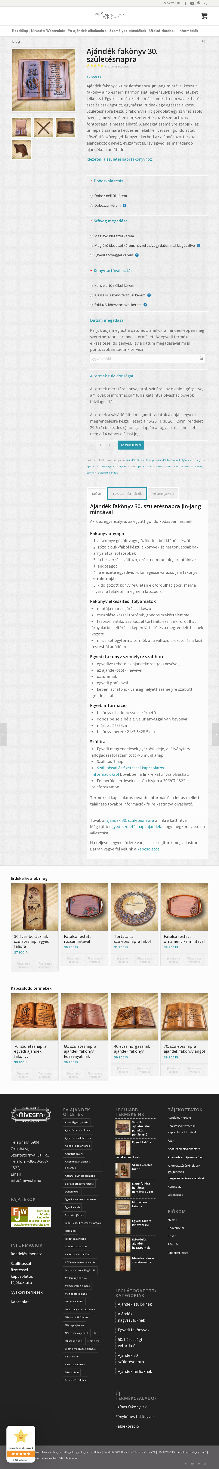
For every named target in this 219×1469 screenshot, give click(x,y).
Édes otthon (72, 1372)
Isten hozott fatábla (76, 1246)
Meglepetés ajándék (76, 1293)
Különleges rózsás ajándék (80, 1262)
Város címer (72, 1356)
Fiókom (172, 1219)
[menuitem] (20, 31)
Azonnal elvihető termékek (80, 1175)
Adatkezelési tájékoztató (184, 1149)
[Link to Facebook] (186, 3)
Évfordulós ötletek (75, 1380)
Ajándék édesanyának (77, 1145)
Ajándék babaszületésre (78, 1130)
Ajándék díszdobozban (150, 466)
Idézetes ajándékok (191, 466)
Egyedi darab (171, 466)
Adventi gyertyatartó (77, 1122)
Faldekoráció (127, 1426)
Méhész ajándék (74, 1301)
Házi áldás (70, 1230)
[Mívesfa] (109, 16)
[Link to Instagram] (205, 3)
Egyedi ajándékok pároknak (80, 1199)
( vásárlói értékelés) (117, 66)
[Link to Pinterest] (198, 3)
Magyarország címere (77, 1285)
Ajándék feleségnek (193, 460)
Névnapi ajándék (74, 1325)
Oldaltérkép (175, 1195)
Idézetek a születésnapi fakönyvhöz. (120, 159)
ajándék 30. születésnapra (130, 820)
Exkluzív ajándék (74, 1215)
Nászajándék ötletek (76, 1317)
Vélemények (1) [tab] (163, 493)
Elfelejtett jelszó (178, 1253)
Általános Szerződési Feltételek (59, 1458)
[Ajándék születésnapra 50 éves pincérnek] (3, 734)
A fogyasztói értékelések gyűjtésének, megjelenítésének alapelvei (186, 1172)
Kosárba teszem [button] (24, 965)
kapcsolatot (148, 849)
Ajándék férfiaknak (135, 1371)
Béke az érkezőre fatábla (79, 1183)
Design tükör (72, 1191)
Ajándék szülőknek (135, 1304)
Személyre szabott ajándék (102, 472)
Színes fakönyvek (131, 1406)
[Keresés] (203, 41)
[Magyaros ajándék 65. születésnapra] (215, 734)
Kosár (172, 1236)
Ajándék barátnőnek (169, 460)
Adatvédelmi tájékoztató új (185, 1157)
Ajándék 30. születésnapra (141, 460)
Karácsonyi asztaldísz (77, 1254)
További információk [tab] (127, 493)
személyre (93, 1340)
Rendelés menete (26, 1253)
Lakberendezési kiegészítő (80, 1270)
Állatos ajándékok (75, 1364)
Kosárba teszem (131, 445)
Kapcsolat (20, 1301)
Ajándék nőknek (96, 466)
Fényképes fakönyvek (135, 1416)
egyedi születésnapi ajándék (135, 826)
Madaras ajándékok (76, 1277)
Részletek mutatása (45, 965)
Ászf (171, 1141)
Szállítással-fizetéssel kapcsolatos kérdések (182, 1129)
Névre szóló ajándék (76, 1333)
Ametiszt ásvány (74, 1153)
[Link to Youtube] (192, 3)
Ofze (95, 1333)
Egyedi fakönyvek (116, 466)
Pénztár (173, 1244)
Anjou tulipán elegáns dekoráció (77, 1165)
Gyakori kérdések (27, 1292)
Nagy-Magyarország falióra (80, 1309)
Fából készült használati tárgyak (83, 1222)
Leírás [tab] (97, 493)
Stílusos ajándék (74, 1340)
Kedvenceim (176, 1228)
